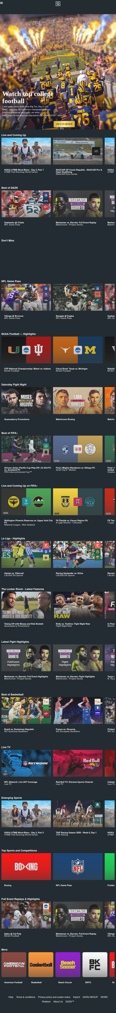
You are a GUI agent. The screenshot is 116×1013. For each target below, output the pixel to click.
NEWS (104, 997)
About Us (58, 1001)
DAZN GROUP (90, 997)
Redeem (46, 1001)
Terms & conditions (25, 997)
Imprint (76, 997)
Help (10, 997)
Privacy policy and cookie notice (54, 997)
